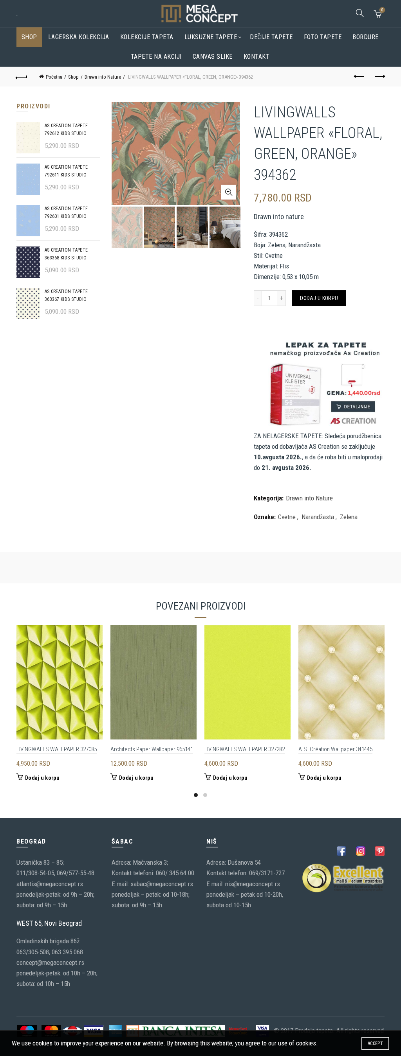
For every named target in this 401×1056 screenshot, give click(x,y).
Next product (379, 77)
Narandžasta (318, 517)
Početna (54, 77)
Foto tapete (323, 37)
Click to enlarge (228, 192)
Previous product (359, 77)
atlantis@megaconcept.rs (49, 884)
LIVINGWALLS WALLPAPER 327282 (244, 749)
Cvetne (287, 517)
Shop (29, 37)
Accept (375, 1043)
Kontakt (257, 56)
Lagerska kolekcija (78, 37)
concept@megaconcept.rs (50, 962)
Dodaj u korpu (319, 298)
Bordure (365, 37)
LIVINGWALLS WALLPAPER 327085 (56, 749)
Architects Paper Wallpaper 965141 (151, 749)
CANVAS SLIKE (213, 56)
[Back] (22, 77)
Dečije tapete (271, 37)
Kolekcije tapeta (146, 37)
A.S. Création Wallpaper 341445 (335, 749)
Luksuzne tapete (210, 37)
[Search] (360, 13)
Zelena (349, 517)
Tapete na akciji (156, 56)
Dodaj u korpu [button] (42, 778)
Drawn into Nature (103, 77)
